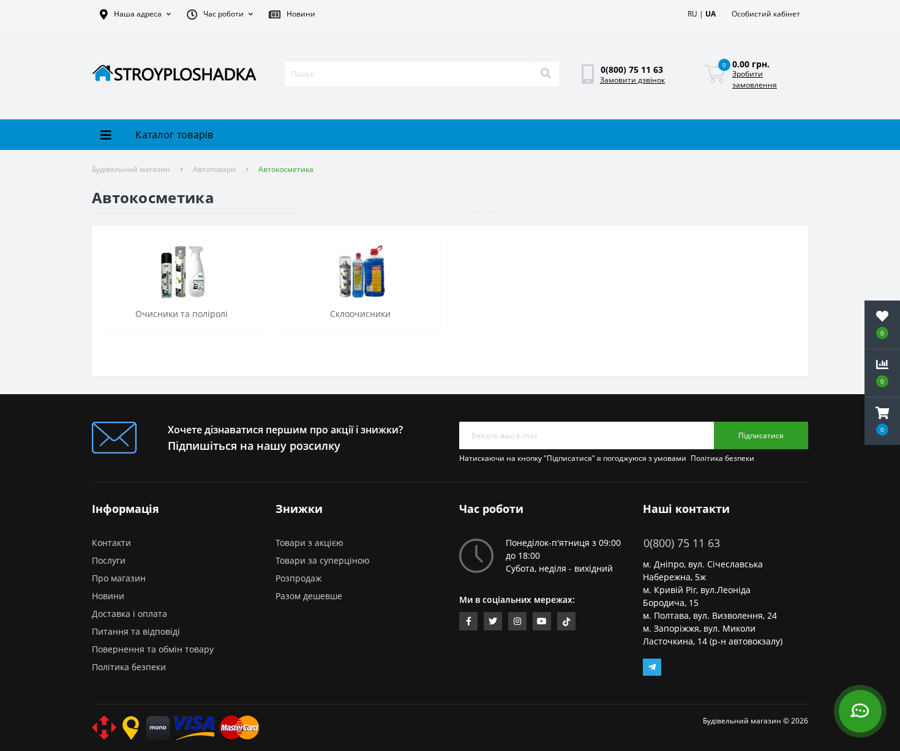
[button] (135, 14)
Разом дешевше (309, 596)
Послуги (109, 560)
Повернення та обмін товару (153, 649)
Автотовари (214, 169)
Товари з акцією (309, 542)
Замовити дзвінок (632, 80)
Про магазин (119, 578)
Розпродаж (298, 578)
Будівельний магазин (131, 169)
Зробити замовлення (754, 79)
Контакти (111, 542)
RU (692, 14)
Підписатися (761, 435)
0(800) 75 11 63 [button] (681, 543)
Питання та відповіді (136, 631)
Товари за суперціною (323, 560)
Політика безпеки (722, 458)
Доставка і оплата (129, 613)
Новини (108, 596)
